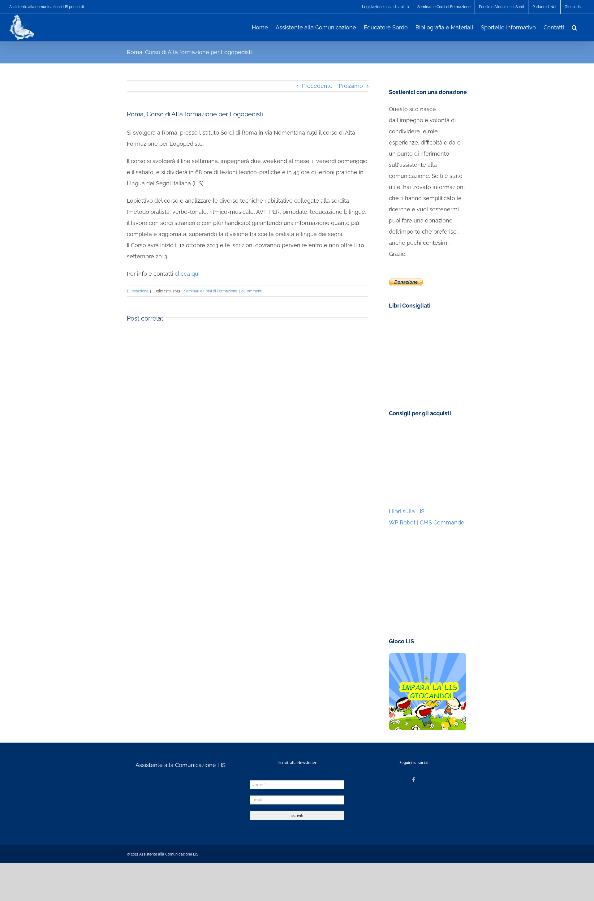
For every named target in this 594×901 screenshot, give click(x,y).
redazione (139, 291)
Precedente (317, 86)
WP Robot (402, 522)
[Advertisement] (427, 463)
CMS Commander (443, 522)
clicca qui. (187, 273)
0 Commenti (251, 291)
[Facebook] (413, 779)
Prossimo (351, 86)
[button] (574, 27)
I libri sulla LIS (406, 511)
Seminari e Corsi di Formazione (210, 291)
